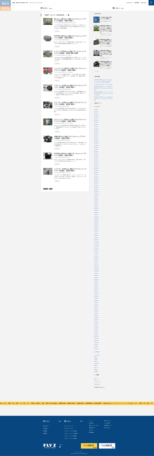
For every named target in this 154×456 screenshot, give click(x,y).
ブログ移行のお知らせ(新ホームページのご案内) (103, 84)
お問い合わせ (143, 2)
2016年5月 (96, 281)
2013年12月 (96, 338)
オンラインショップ (68, 425)
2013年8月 (96, 346)
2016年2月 (96, 287)
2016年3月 (96, 285)
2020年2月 (96, 187)
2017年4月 (96, 258)
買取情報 (63, 22)
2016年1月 (96, 290)
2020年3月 (96, 185)
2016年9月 (96, 273)
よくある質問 (107, 423)
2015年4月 (96, 308)
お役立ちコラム (107, 420)
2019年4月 (96, 208)
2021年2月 (96, 162)
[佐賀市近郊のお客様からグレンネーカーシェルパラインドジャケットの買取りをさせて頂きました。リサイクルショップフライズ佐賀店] (96, 30)
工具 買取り (96, 363)
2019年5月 (96, 206)
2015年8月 (96, 300)
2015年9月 (96, 298)
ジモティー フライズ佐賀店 (70, 438)
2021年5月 (96, 155)
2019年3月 (96, 210)
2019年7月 (96, 201)
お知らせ (91, 430)
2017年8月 (96, 250)
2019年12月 (96, 191)
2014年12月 (96, 317)
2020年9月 (96, 172)
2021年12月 (96, 141)
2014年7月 (96, 325)
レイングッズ (67, 72)
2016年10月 (96, 271)
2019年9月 (96, 197)
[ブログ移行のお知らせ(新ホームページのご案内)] (96, 22)
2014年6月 (96, 327)
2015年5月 (96, 306)
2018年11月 (96, 218)
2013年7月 (96, 348)
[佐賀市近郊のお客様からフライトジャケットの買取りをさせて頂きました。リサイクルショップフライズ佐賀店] (96, 55)
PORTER (66, 39)
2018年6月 (96, 229)
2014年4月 (96, 329)
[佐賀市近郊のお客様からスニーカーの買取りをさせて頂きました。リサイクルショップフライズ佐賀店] (96, 44)
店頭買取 (45, 430)
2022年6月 (96, 128)
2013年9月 (96, 344)
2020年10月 (96, 170)
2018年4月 (96, 233)
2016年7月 (96, 277)
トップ (90, 420)
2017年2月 (96, 262)
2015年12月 (96, 292)
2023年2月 (96, 111)
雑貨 (72, 72)
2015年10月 (96, 296)
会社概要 (108, 425)
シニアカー (66, 172)
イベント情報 (96, 354)
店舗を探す (91, 423)
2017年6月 (96, 254)
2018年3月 (96, 235)
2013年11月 (96, 340)
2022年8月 (96, 124)
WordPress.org (97, 384)
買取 (75, 22)
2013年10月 (96, 342)
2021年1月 (96, 164)
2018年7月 (96, 227)
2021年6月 (96, 153)
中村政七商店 (67, 22)
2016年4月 (96, 283)
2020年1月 (96, 189)
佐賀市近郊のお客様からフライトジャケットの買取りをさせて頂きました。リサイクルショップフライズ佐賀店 (106, 53)
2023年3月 (96, 109)
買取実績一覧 (92, 427)
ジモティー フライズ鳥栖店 (70, 435)
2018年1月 (96, 239)
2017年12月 (96, 241)
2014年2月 (96, 334)
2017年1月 (96, 264)
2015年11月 (96, 294)
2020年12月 (96, 166)
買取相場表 (137, 2)
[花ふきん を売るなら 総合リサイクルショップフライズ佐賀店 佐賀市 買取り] (47, 24)
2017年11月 (96, 243)
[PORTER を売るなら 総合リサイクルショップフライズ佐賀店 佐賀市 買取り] (47, 41)
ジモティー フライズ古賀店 (70, 430)
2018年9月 (96, 222)
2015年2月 (96, 313)
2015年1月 (96, 315)
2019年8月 (96, 199)
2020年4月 (96, 183)
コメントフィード (97, 382)
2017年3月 (96, 260)
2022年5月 (96, 130)
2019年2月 (96, 212)
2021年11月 (96, 143)
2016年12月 (96, 266)
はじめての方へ (129, 2)
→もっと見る (96, 71)
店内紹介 (95, 365)
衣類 (67, 140)
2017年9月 (96, 248)
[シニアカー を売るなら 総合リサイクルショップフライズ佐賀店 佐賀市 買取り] (47, 174)
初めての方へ (46, 425)
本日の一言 (96, 367)
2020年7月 (96, 176)
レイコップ (66, 55)
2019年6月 (96, 204)
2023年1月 (96, 113)
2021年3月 (96, 159)
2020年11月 (96, 168)
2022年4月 (96, 132)
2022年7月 (96, 126)
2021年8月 (96, 149)
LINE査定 (45, 428)
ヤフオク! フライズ (68, 428)
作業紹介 (95, 357)
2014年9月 (96, 321)
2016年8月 (96, 275)
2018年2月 (96, 237)
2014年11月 (96, 319)
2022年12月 (96, 115)
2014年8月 (96, 323)
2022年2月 (96, 136)
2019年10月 (96, 195)
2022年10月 (96, 120)
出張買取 (95, 359)
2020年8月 (96, 174)
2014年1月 (96, 336)
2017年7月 (96, 252)
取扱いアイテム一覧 (93, 425)
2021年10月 (96, 145)
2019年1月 (96, 214)
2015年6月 (96, 304)
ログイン (95, 377)
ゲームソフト (67, 123)
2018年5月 (96, 231)
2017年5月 (96, 256)
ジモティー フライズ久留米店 (71, 433)
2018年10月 (96, 220)
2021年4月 (96, 157)
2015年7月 (96, 302)
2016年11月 (96, 269)
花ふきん (72, 22)
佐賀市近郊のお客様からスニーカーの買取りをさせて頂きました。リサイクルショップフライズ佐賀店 (103, 88)
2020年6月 (96, 178)
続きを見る (57, 31)
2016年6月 (96, 279)
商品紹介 (59, 22)
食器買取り (96, 371)
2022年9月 (96, 122)
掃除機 (70, 55)
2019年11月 (96, 193)
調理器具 (68, 89)
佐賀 (70, 22)
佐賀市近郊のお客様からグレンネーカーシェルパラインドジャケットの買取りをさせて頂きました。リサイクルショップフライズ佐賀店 (103, 81)
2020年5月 (96, 180)
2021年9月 (96, 147)
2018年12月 (96, 216)
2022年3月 (96, 134)
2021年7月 (96, 151)
